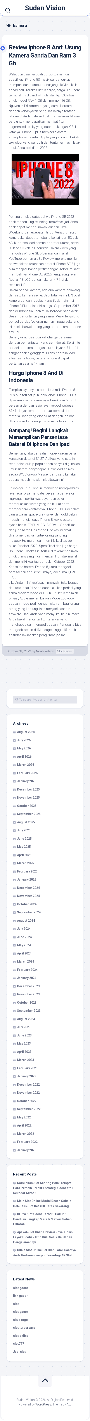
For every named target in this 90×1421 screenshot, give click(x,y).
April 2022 (24, 1125)
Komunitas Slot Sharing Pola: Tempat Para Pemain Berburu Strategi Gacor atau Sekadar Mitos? (43, 1188)
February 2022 (27, 1142)
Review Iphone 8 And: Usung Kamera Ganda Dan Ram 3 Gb (45, 55)
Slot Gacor (64, 651)
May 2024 (24, 945)
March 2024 (25, 961)
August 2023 (26, 1019)
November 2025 (28, 797)
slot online (20, 1335)
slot (16, 1304)
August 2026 (26, 732)
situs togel (21, 1320)
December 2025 (28, 789)
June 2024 (24, 937)
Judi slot (19, 1351)
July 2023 (24, 1027)
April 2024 (24, 953)
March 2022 (25, 1133)
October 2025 (26, 806)
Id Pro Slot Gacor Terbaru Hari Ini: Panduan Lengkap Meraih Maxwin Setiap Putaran (42, 1219)
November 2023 (28, 994)
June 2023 (24, 1035)
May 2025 (24, 846)
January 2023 (26, 1076)
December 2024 (28, 888)
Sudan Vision (45, 8)
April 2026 (24, 756)
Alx (69, 1404)
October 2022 (26, 1101)
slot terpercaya (24, 1327)
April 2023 (24, 1052)
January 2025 (26, 879)
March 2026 (25, 764)
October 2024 (26, 904)
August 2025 (26, 822)
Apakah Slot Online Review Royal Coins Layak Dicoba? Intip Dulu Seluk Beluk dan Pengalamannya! (43, 1237)
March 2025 (25, 863)
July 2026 (24, 740)
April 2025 (24, 855)
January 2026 (26, 781)
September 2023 (29, 1010)
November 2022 (28, 1092)
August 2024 (26, 920)
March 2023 (25, 1060)
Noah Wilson (45, 651)
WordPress (43, 1404)
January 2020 (26, 1150)
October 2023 (26, 1002)
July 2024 (24, 928)
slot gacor (20, 1288)
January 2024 (26, 978)
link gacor (20, 1295)
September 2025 (29, 814)
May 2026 (24, 748)
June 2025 (24, 838)
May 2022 (24, 1117)
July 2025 (24, 830)
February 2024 (27, 970)
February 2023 (27, 1068)
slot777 (18, 1343)
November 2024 (28, 896)
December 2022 (28, 1084)
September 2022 (29, 1109)
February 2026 (27, 773)
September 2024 (29, 912)
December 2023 (28, 986)
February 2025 (27, 871)
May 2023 (24, 1043)
